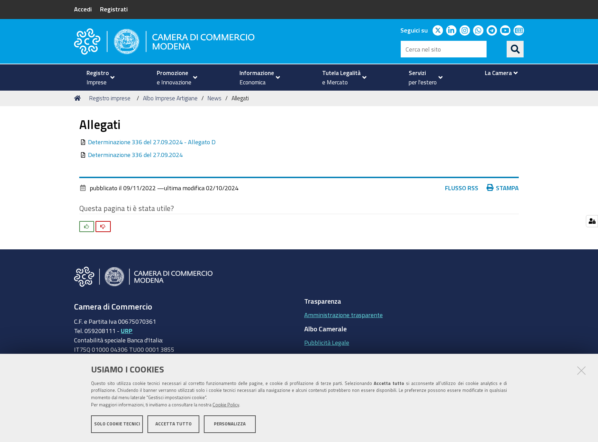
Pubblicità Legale (326, 342)
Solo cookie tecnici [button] (117, 424)
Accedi (83, 9)
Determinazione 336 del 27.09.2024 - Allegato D (152, 142)
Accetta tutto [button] (173, 424)
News (214, 98)
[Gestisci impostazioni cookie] (592, 221)
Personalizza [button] (230, 424)
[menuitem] (97, 77)
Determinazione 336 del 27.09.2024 (135, 154)
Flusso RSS (461, 188)
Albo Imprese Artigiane (170, 98)
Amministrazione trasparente (343, 315)
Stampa (507, 188)
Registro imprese (109, 98)
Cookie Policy (225, 405)
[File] (83, 142)
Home (78, 98)
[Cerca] (515, 49)
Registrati (114, 9)
